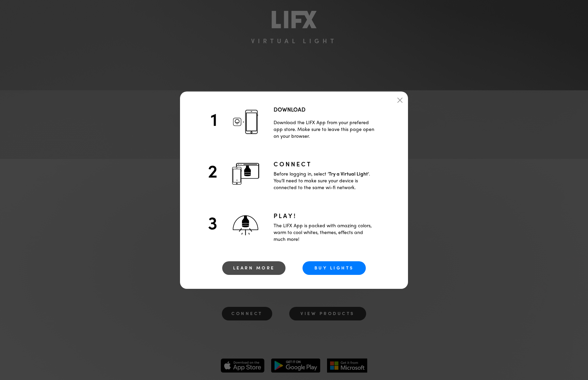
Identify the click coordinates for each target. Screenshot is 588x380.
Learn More (254, 267)
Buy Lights (334, 267)
